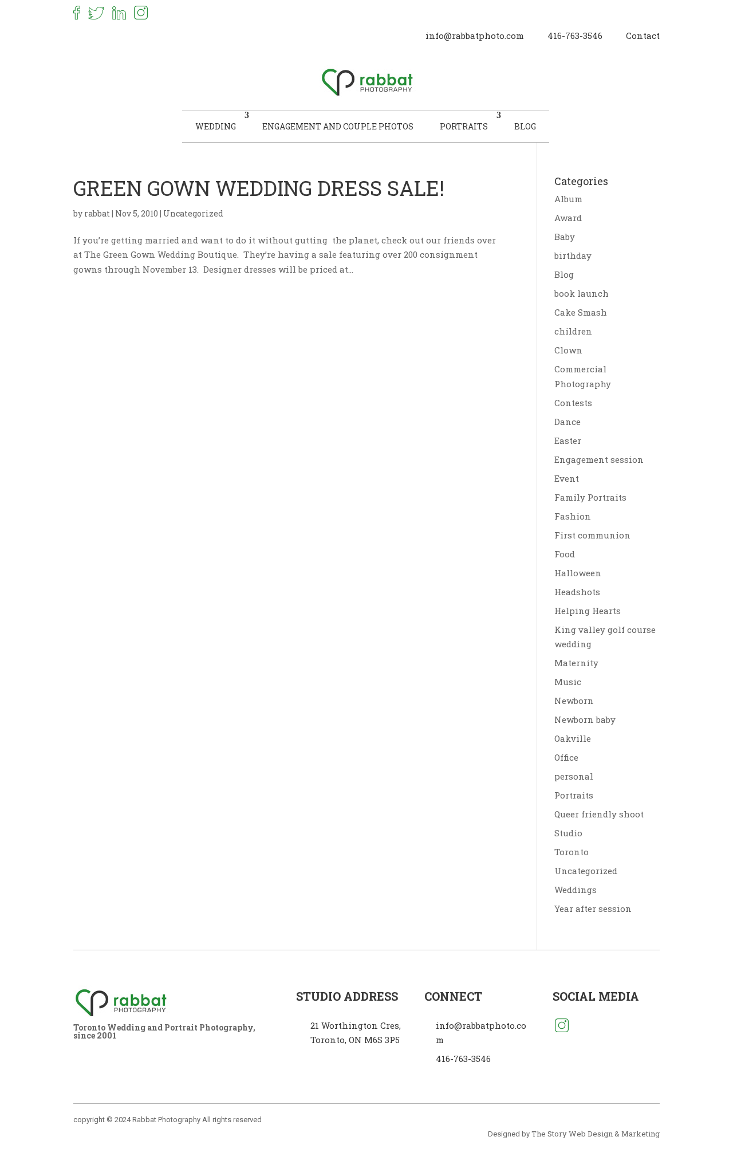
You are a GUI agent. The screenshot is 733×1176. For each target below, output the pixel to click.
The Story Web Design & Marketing (595, 1133)
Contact (643, 35)
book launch (581, 293)
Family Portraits (590, 497)
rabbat (97, 213)
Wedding (215, 126)
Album (568, 198)
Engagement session (599, 459)
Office (566, 757)
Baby (564, 236)
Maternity (576, 662)
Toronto (571, 852)
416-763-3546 (574, 35)
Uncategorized (193, 213)
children (573, 331)
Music (567, 681)
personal (573, 776)
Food (564, 554)
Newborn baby (585, 719)
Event (566, 478)
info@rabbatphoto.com (474, 35)
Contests (573, 402)
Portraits (464, 126)
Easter (567, 440)
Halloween (577, 573)
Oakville (572, 738)
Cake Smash (580, 312)
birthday (573, 255)
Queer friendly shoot (599, 814)
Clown (568, 350)
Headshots (577, 591)
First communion (592, 535)
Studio (568, 833)
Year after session (593, 908)
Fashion (572, 516)
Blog (525, 126)
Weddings (575, 889)
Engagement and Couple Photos (337, 126)
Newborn (574, 700)
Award (568, 217)
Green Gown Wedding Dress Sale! (258, 188)
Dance (567, 421)
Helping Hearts (587, 610)
